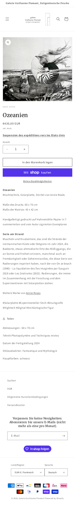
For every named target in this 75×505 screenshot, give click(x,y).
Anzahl (6, 142)
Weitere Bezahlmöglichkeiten (37, 181)
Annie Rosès (9, 107)
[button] (7, 19)
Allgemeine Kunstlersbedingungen (27, 396)
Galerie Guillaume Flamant (32, 498)
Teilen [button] (10, 318)
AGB (9, 388)
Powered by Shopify (54, 498)
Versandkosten (16, 405)
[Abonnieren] (64, 436)
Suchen (11, 380)
